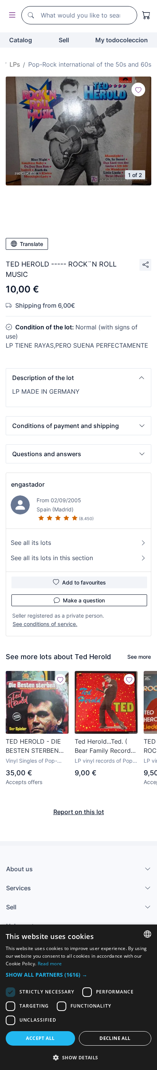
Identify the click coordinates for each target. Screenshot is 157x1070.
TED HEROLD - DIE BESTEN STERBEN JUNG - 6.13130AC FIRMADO (33, 746)
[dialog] (78, 997)
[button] (78, 377)
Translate (31, 244)
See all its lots (31, 542)
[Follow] (138, 89)
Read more (50, 963)
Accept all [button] (40, 1038)
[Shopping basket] (146, 15)
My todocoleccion (121, 40)
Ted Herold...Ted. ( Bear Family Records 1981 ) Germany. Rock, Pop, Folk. (104, 746)
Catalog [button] (20, 40)
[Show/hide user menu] (10, 15)
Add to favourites (84, 582)
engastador (28, 484)
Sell (64, 40)
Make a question (84, 600)
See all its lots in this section (52, 558)
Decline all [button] (114, 1038)
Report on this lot (78, 812)
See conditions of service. (45, 624)
